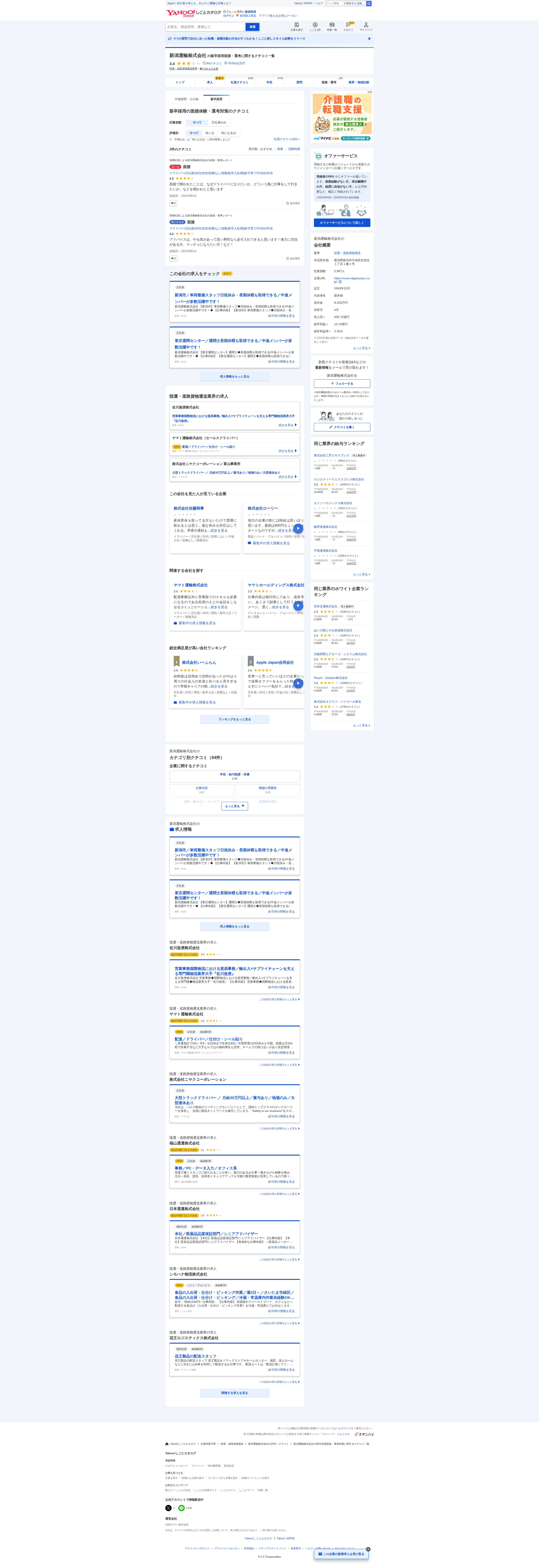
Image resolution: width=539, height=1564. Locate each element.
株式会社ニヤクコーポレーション (197, 1079)
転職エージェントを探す (256, 1478)
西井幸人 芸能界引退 (356, 3)
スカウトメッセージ (176, 1465)
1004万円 (351, 563)
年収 (275, 81)
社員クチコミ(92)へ (287, 139)
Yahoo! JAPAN (303, 3)
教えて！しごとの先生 (178, 1490)
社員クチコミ (242, 81)
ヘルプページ (343, 1428)
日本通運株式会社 (184, 1209)
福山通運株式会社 (184, 1143)
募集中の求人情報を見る (271, 543)
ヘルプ (319, 3)
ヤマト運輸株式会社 (191, 585)
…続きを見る (217, 530)
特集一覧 (332, 29)
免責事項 (296, 1548)
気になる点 (228, 133)
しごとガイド (228, 1490)
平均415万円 (236, 63)
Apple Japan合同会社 (275, 662)
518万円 (351, 667)
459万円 (351, 714)
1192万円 (351, 492)
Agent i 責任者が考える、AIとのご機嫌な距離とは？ (199, 3)
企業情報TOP (208, 1443)
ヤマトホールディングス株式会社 (276, 585)
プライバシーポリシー (197, 1548)
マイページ (366, 29)
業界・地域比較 (359, 82)
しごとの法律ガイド (205, 1490)
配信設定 (229, 1465)
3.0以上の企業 (210, 68)
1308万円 (351, 468)
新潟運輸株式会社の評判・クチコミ (268, 1443)
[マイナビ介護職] (342, 142)
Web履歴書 (214, 1465)
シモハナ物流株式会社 (188, 1274)
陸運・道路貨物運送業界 (183, 68)
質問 (299, 82)
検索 (369, 3)
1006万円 (351, 539)
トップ (180, 82)
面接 (187, 167)
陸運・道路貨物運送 (347, 253)
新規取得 (250, 11)
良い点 (209, 133)
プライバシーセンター (227, 1548)
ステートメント (272, 1548)
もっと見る (360, 348)
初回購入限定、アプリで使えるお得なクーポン (268, 15)
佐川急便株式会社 (184, 948)
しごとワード (246, 1490)
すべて (197, 122)
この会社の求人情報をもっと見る (278, 999)
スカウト (348, 29)
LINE (189, 1508)
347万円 (351, 643)
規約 (249, 1548)
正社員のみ (219, 122)
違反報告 (295, 203)
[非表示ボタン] (368, 1549)
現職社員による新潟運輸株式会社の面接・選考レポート (201, 160)
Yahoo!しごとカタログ (183, 1443)
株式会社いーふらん (199, 662)
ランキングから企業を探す (223, 1478)
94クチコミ (214, 63)
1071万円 (351, 516)
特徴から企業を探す (192, 1478)
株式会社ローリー (263, 508)
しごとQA (315, 29)
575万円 (351, 690)
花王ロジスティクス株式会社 (194, 1338)
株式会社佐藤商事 (189, 508)
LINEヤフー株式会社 (177, 1524)
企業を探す (297, 29)
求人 (215, 81)
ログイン (228, 15)
